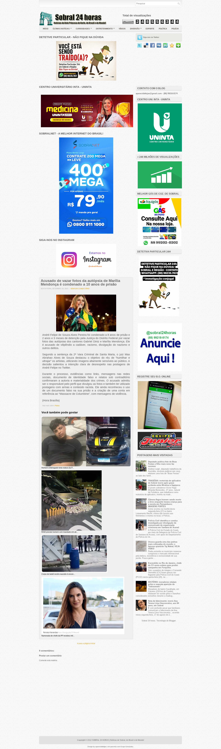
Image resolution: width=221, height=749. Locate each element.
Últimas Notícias (62, 28)
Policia (57, 405)
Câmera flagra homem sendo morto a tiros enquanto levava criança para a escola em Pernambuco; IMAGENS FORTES (165, 503)
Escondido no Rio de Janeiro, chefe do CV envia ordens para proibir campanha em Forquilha (164, 565)
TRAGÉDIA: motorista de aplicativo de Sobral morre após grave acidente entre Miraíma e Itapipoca (164, 483)
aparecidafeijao (101, 746)
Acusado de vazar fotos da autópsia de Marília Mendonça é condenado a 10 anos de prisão (80, 282)
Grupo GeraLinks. (127, 746)
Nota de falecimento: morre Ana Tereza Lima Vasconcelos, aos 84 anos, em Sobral (163, 603)
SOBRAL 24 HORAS (100, 740)
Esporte (150, 29)
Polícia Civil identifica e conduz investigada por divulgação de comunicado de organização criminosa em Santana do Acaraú (163, 524)
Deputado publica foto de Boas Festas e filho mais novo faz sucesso (162, 464)
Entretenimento (105, 28)
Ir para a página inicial (86, 643)
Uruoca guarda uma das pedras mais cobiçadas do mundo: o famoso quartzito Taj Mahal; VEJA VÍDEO (164, 545)
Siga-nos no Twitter (151, 37)
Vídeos (122, 29)
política (163, 29)
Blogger (172, 621)
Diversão (135, 28)
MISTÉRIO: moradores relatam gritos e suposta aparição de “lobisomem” (162, 584)
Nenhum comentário (80, 288)
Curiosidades (84, 28)
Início (45, 29)
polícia (175, 29)
